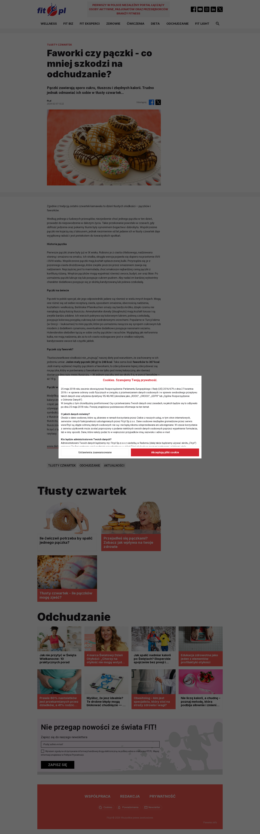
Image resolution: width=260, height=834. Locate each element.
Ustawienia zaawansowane (95, 452)
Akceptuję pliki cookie (165, 452)
